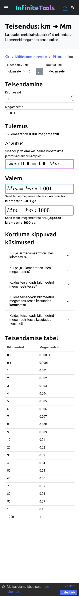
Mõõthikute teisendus (31, 57)
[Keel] (73, 8)
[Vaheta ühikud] (39, 71)
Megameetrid (14, 107)
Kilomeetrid (13, 92)
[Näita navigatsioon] (6, 8)
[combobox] (19, 71)
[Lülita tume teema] (65, 8)
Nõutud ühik (54, 65)
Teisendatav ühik (16, 65)
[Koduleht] (7, 56)
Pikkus (58, 57)
